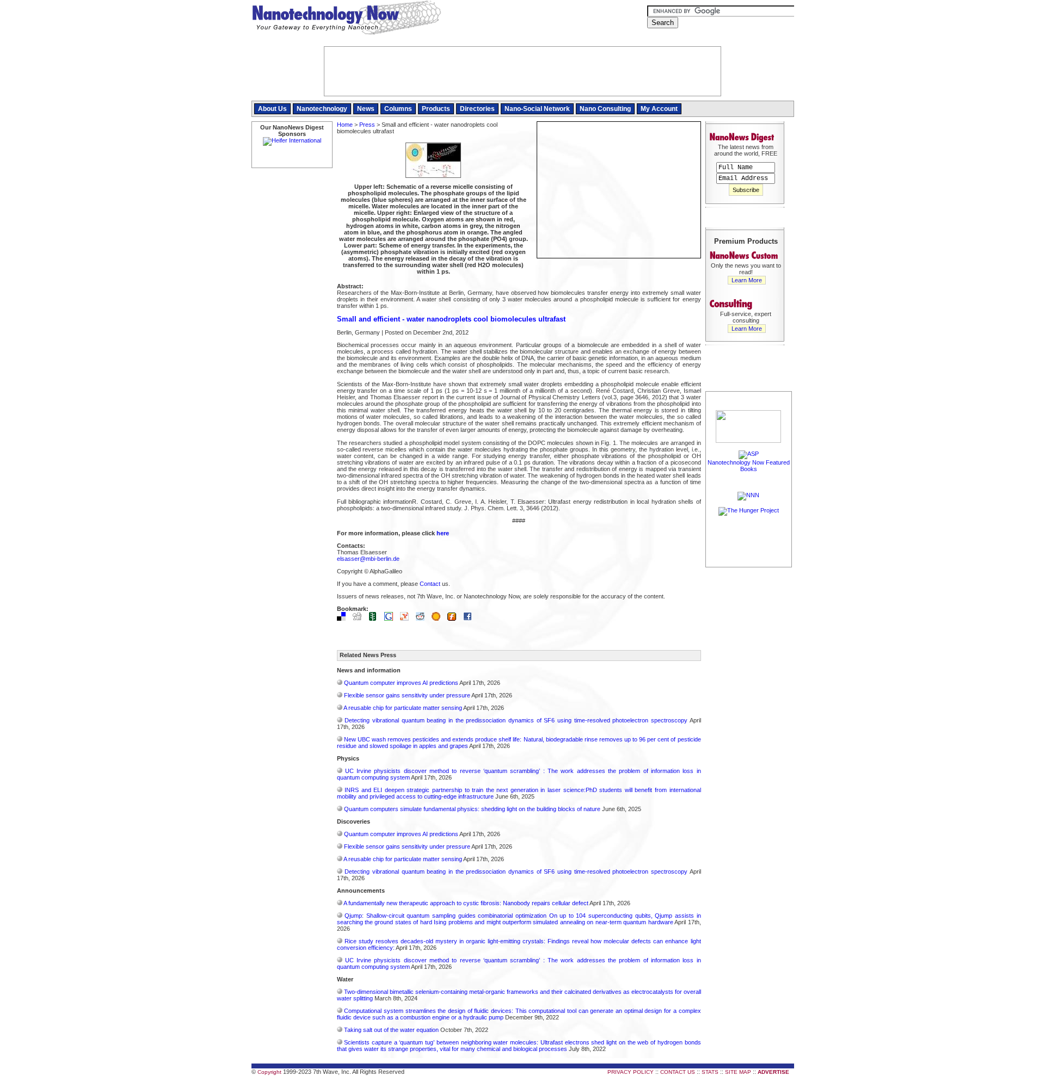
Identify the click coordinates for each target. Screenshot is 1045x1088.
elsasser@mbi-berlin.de (368, 558)
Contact (430, 583)
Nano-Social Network (537, 109)
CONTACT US (677, 1072)
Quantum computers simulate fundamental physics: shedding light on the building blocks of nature (472, 809)
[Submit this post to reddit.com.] (423, 618)
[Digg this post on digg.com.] (360, 618)
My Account (659, 109)
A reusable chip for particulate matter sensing (402, 707)
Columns (398, 109)
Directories (477, 109)
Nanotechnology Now (346, 19)
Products (436, 109)
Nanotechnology (322, 109)
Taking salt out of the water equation (391, 1030)
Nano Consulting (605, 109)
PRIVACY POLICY (630, 1072)
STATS (710, 1072)
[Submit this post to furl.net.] (454, 618)
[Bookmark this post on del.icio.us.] (344, 618)
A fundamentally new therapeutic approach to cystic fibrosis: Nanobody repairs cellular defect (465, 903)
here (443, 533)
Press (367, 124)
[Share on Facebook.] (470, 618)
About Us (272, 109)
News (365, 109)
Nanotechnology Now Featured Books (749, 465)
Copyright (269, 1072)
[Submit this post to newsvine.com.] (375, 618)
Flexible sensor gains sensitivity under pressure (407, 695)
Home (345, 124)
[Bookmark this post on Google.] (391, 618)
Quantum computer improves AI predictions (401, 682)
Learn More (747, 280)
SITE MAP (738, 1072)
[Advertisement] (748, 733)
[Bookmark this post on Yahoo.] (407, 618)
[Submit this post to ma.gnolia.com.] (439, 618)
